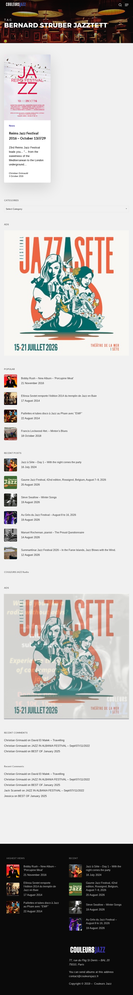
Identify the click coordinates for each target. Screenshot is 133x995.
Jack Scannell (12, 790)
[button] (126, 5)
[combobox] (66, 209)
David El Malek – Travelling (47, 740)
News (12, 125)
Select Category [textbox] (14, 209)
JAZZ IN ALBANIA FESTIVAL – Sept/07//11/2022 (60, 745)
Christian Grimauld (18, 173)
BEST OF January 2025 (45, 751)
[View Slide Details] (66, 292)
